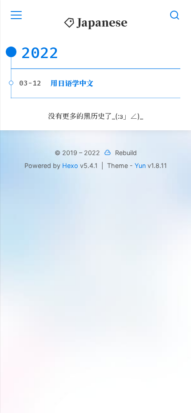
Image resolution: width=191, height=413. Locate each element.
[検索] (174, 15)
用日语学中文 (72, 83)
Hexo (70, 165)
